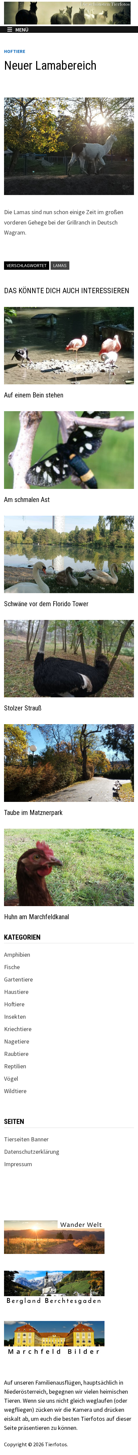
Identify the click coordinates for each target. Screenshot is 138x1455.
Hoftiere (14, 51)
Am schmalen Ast (27, 500)
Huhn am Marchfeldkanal (36, 917)
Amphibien (17, 954)
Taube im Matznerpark (33, 813)
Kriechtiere (17, 1029)
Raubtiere (16, 1054)
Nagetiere (16, 1041)
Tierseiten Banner (26, 1139)
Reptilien (15, 1066)
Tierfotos (56, 1444)
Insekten (15, 1016)
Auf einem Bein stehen (33, 395)
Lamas (60, 265)
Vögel (11, 1078)
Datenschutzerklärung (31, 1151)
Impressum (18, 1164)
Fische (12, 967)
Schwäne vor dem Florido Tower (46, 604)
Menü (21, 29)
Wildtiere (15, 1091)
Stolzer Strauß (23, 708)
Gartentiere (18, 979)
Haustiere (16, 992)
